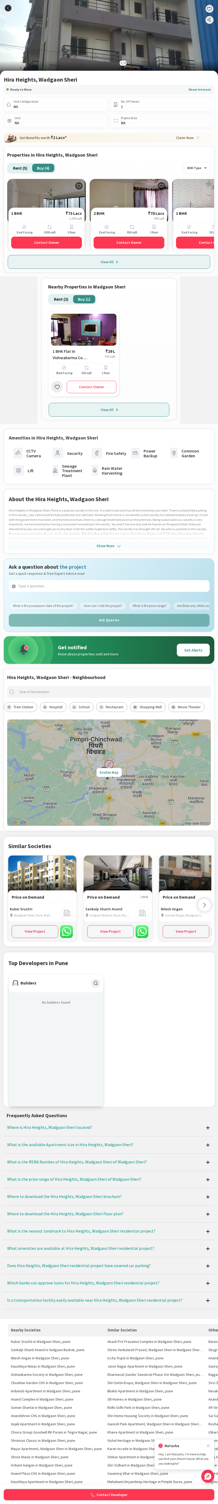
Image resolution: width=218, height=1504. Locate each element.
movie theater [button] (189, 707)
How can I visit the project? (103, 606)
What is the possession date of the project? (43, 606)
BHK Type (194, 168)
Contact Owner (46, 242)
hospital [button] (55, 707)
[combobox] (113, 691)
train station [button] (23, 707)
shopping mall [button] (151, 707)
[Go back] (8, 8)
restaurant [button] (114, 707)
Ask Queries (109, 620)
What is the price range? (150, 606)
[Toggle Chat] (207, 1476)
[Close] (208, 1446)
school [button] (84, 707)
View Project (35, 931)
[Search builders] (95, 983)
